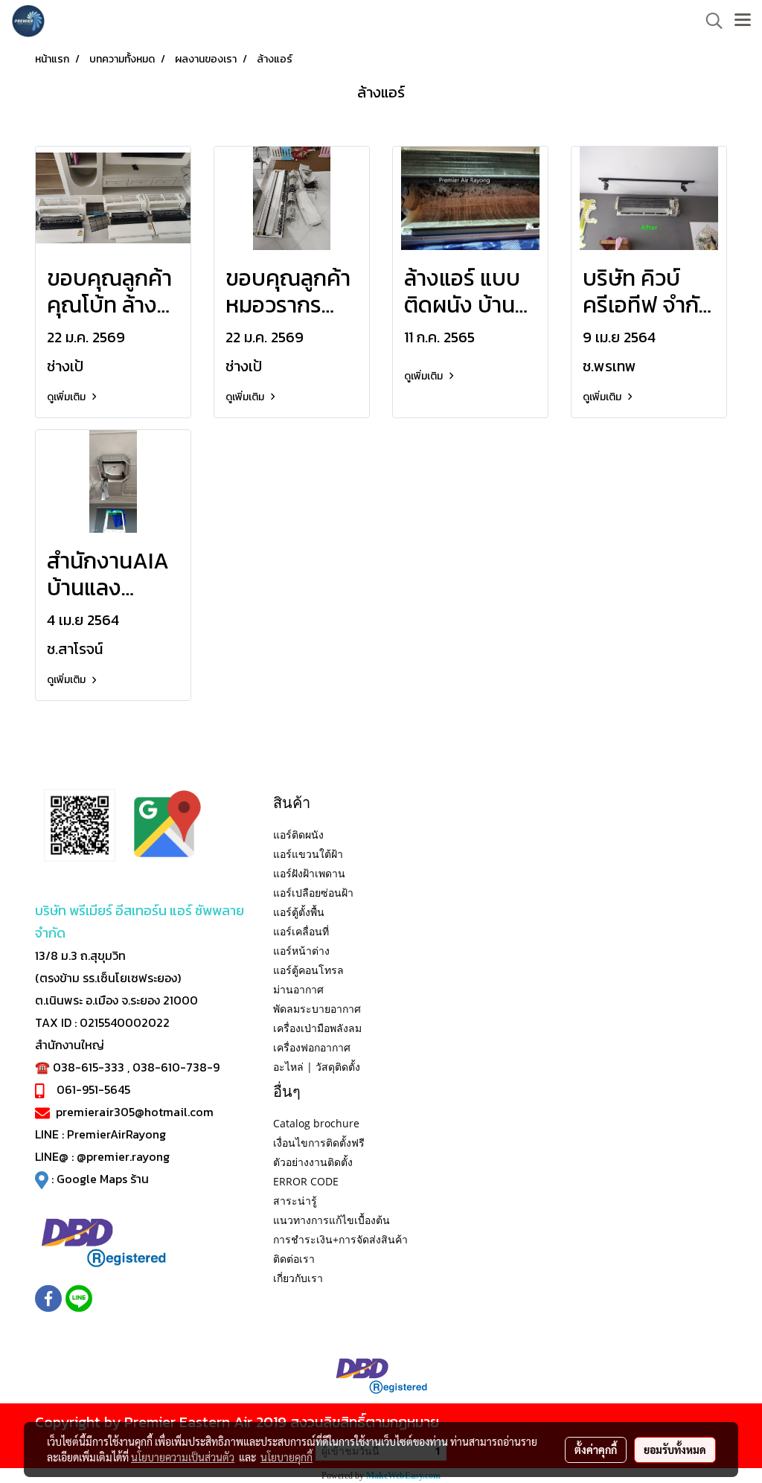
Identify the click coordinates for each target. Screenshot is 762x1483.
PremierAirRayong (116, 1134)
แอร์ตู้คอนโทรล (308, 970)
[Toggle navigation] (742, 20)
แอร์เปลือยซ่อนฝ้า (313, 892)
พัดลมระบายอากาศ (317, 1009)
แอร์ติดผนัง (298, 834)
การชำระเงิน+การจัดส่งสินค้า (340, 1239)
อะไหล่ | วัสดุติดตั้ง (316, 1067)
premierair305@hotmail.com (135, 1112)
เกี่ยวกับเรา (298, 1278)
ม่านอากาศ (298, 989)
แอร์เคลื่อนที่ (301, 931)
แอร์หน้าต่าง (301, 951)
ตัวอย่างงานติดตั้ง (313, 1162)
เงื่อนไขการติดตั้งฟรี (319, 1143)
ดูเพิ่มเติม (67, 397)
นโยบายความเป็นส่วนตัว (182, 1457)
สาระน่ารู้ (295, 1201)
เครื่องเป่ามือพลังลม (317, 1028)
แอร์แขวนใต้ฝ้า (308, 854)
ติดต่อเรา (294, 1259)
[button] (709, 21)
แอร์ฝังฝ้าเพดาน (309, 873)
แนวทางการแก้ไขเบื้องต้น (331, 1220)
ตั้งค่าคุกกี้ (595, 1449)
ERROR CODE (306, 1181)
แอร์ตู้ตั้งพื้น (298, 912)
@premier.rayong (123, 1156)
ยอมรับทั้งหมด (675, 1449)
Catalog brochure (316, 1123)
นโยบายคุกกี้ (286, 1457)
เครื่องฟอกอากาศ (311, 1047)
